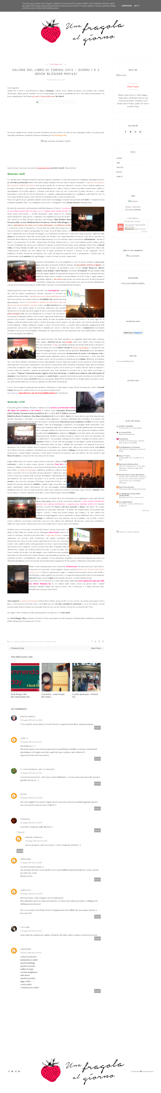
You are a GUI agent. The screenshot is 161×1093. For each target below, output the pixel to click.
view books (144, 231)
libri (118, 163)
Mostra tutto (146, 510)
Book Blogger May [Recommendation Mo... (21, 695)
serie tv (120, 177)
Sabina (126, 225)
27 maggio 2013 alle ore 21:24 (31, 931)
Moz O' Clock (124, 456)
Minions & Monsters (127, 434)
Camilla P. (26, 890)
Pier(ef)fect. (123, 439)
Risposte (21, 832)
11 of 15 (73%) (141, 229)
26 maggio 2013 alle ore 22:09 (31, 894)
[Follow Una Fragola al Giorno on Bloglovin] (133, 334)
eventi (40, 642)
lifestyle (120, 167)
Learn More (127, 6)
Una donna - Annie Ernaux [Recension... (53, 695)
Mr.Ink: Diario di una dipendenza (131, 475)
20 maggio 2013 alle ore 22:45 (31, 823)
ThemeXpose (149, 1071)
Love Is (24, 738)
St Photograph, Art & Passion (37, 769)
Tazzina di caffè (27, 248)
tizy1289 (25, 927)
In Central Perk (125, 432)
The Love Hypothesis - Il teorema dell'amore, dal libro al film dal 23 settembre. (132, 468)
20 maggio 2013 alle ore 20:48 (31, 798)
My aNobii (133, 218)
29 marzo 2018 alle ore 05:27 (30, 953)
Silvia (23, 794)
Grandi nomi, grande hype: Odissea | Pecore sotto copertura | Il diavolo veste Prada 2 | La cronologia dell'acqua (132, 480)
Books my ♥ (33, 642)
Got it (136, 6)
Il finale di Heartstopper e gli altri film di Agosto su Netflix (131, 442)
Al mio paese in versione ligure (130, 428)
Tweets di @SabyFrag (125, 361)
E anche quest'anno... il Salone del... (85, 695)
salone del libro (50, 642)
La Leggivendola (125, 502)
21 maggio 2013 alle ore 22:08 (31, 863)
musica (119, 172)
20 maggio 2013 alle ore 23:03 (36, 841)
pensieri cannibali (126, 426)
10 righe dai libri (73, 601)
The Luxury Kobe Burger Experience (132, 489)
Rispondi (97, 727)
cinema (119, 158)
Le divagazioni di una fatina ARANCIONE (129, 495)
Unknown (25, 859)
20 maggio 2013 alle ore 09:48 (31, 720)
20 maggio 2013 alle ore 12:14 (31, 742)
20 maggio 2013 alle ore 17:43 (31, 773)
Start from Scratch (126, 487)
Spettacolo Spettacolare (128, 464)
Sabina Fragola (55, 80)
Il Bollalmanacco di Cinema (129, 447)
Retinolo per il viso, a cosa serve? (131, 497)
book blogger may (56, 64)
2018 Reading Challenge (132, 221)
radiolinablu (27, 716)
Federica (25, 819)
